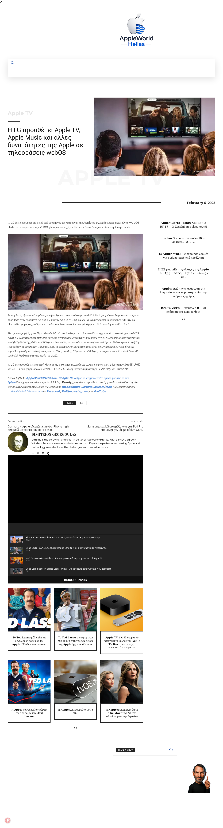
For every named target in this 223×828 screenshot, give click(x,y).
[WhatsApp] (35, 201)
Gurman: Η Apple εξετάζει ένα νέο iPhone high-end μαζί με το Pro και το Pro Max (39, 428)
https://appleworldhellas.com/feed (87, 387)
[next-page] (76, 728)
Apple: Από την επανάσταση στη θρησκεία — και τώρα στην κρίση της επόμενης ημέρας (183, 292)
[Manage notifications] (7, 820)
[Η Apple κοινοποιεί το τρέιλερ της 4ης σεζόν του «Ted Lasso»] (29, 681)
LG (81, 403)
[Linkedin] (33, 452)
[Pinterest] (27, 201)
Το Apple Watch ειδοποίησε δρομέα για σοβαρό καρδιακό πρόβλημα (183, 255)
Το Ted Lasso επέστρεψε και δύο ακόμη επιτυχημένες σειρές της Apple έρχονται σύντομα (75, 641)
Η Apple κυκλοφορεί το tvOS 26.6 (75, 711)
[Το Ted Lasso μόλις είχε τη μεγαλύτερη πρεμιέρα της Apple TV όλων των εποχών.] (29, 609)
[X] (190, 31)
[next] (172, 749)
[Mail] (38, 452)
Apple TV (20, 113)
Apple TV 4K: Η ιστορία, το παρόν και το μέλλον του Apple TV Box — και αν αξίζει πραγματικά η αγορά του (122, 642)
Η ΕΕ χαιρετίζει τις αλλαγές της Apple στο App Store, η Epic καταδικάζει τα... (183, 273)
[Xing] (48, 452)
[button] (12, 63)
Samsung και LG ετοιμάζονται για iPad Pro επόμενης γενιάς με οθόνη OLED (115, 428)
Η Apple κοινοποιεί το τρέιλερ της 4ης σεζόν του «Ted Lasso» (29, 713)
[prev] (169, 749)
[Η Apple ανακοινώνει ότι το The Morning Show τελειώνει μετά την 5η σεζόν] (121, 681)
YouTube (99, 391)
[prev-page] (74, 728)
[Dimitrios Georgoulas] (18, 443)
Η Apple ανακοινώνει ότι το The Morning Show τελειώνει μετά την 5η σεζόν (122, 713)
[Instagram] (177, 31)
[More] (43, 201)
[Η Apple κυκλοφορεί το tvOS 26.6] (75, 681)
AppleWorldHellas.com (27, 391)
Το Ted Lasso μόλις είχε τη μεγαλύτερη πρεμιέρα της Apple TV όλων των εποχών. (29, 641)
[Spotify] (184, 31)
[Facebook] (171, 31)
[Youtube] (197, 31)
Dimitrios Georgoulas (54, 434)
